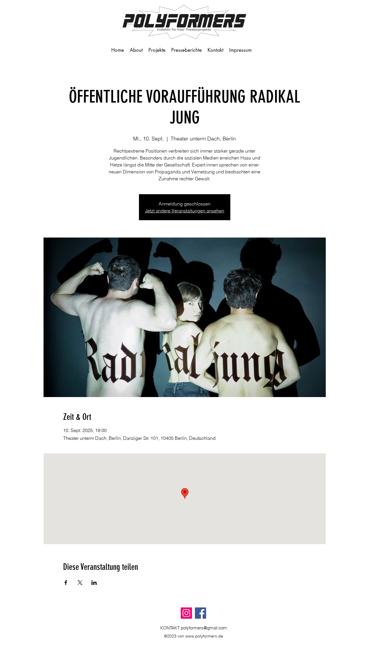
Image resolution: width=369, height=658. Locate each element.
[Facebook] (200, 613)
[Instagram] (186, 613)
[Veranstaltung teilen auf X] (80, 582)
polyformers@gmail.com (204, 628)
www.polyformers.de (204, 636)
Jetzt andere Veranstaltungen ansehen (184, 211)
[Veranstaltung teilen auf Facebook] (66, 582)
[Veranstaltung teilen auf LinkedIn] (94, 582)
